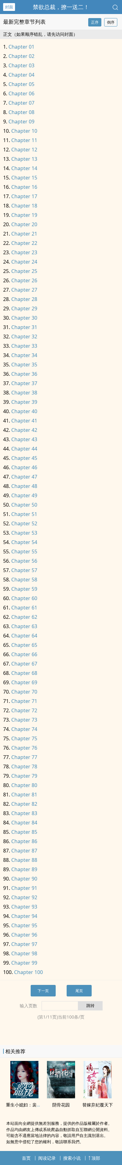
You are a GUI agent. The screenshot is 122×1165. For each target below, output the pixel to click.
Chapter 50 (24, 504)
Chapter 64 (24, 635)
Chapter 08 (21, 112)
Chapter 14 (24, 168)
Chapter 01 (21, 46)
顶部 (95, 1158)
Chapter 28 (24, 299)
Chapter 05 (21, 84)
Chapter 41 (24, 420)
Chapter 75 (24, 738)
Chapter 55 (24, 551)
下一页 (43, 990)
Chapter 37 (24, 383)
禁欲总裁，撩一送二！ (61, 7)
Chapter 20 (24, 224)
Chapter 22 (24, 243)
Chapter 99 (24, 962)
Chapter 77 (24, 757)
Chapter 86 (24, 841)
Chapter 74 (24, 729)
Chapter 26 (24, 280)
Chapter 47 (24, 476)
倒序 (110, 22)
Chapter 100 (28, 972)
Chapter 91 (24, 888)
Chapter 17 (24, 196)
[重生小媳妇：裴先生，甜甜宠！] (24, 1096)
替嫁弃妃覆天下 (97, 1105)
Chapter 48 (24, 486)
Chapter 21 (24, 233)
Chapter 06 (21, 93)
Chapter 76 (24, 747)
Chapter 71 (24, 701)
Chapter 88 (24, 860)
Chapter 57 (24, 570)
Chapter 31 (24, 327)
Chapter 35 (24, 364)
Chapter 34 (24, 355)
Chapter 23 (24, 252)
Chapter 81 (24, 794)
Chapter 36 (24, 373)
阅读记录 (47, 1158)
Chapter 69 (24, 682)
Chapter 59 (24, 588)
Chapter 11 (24, 140)
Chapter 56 (24, 560)
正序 (95, 22)
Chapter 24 (24, 261)
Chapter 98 (24, 953)
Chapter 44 (24, 448)
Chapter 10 (24, 130)
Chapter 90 (24, 878)
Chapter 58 (24, 579)
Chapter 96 (24, 934)
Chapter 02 (21, 56)
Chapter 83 (24, 813)
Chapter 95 (24, 925)
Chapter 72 (24, 710)
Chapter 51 (24, 514)
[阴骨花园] (61, 1096)
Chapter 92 (24, 897)
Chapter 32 (24, 336)
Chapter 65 (24, 645)
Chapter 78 (24, 766)
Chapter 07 (21, 102)
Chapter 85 (24, 831)
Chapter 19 (24, 215)
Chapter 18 (24, 205)
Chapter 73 (24, 719)
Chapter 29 (24, 308)
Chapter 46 (24, 467)
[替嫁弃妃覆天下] (98, 1096)
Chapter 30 (24, 317)
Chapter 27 (24, 289)
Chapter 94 (24, 916)
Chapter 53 (24, 532)
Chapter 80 (24, 785)
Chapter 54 (24, 542)
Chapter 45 (24, 458)
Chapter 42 (24, 430)
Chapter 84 (24, 822)
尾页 (79, 990)
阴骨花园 (61, 1105)
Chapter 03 (21, 65)
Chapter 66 (24, 654)
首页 (26, 1158)
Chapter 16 (24, 187)
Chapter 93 (24, 906)
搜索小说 (72, 1158)
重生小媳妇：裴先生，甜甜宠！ (36, 1105)
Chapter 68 (24, 673)
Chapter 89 (24, 869)
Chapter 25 (24, 271)
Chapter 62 (24, 617)
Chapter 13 (24, 158)
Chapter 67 (24, 663)
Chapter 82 (24, 803)
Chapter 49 (24, 495)
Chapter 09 (21, 121)
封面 (9, 7)
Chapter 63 (24, 626)
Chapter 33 (24, 345)
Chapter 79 (24, 775)
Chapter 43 (24, 439)
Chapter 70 (24, 691)
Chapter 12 (24, 149)
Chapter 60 (24, 598)
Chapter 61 (24, 607)
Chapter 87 (24, 850)
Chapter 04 (21, 74)
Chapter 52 (24, 523)
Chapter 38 (24, 392)
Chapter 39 (24, 402)
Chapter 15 (24, 177)
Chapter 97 (24, 944)
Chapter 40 (24, 411)
